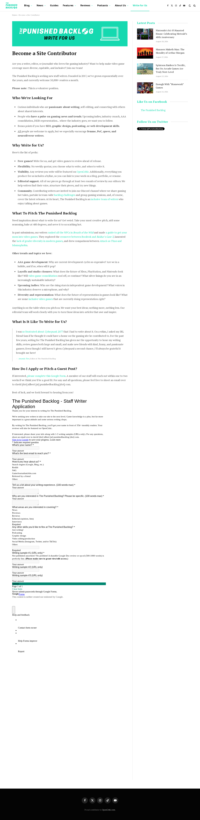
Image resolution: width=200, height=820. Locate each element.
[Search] (194, 5)
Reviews (85, 5)
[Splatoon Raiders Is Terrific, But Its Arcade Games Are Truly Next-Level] (145, 68)
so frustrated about (42, 331)
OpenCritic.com (108, 809)
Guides (54, 5)
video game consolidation (42, 275)
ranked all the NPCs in (70, 232)
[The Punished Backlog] (11, 5)
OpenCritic (83, 171)
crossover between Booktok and (86, 236)
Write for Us (140, 5)
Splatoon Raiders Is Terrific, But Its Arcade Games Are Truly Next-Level (171, 69)
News (40, 5)
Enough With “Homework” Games (170, 86)
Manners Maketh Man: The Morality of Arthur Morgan (170, 51)
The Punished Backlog (153, 110)
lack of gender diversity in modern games (40, 241)
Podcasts (102, 5)
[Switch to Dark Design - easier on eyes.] (190, 5)
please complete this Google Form (46, 376)
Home (14, 15)
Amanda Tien (23, 359)
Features (68, 5)
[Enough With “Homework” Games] (145, 87)
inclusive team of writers (104, 199)
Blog (27, 5)
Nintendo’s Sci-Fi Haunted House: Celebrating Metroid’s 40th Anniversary (171, 34)
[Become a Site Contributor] (70, 45)
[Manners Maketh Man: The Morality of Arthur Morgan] (145, 53)
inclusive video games (41, 299)
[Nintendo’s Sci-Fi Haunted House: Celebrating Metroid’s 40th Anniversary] (145, 34)
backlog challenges (64, 195)
